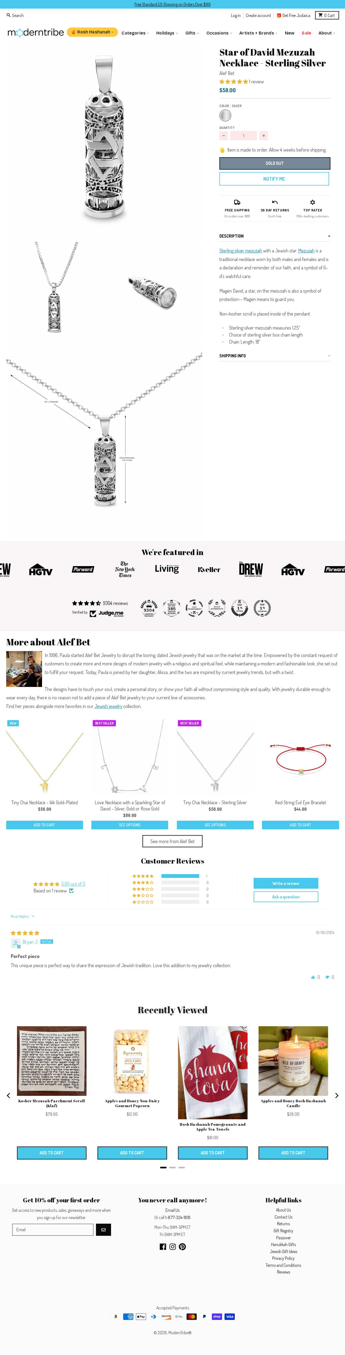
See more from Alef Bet (172, 841)
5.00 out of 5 (73, 884)
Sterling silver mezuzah (240, 251)
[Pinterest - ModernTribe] (182, 1246)
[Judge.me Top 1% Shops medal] (239, 608)
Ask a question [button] (286, 896)
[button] (104, 140)
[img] (25, 933)
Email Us (172, 1210)
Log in (236, 15)
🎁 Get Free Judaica (293, 15)
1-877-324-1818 (178, 1217)
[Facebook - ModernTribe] (163, 1246)
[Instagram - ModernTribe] (172, 1246)
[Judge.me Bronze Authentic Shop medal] (217, 608)
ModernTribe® (180, 1332)
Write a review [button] (285, 883)
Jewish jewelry (108, 706)
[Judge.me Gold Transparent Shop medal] (194, 608)
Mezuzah (306, 251)
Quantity (226, 127)
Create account (258, 15)
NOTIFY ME (274, 179)
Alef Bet (226, 73)
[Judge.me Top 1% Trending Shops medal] (262, 608)
